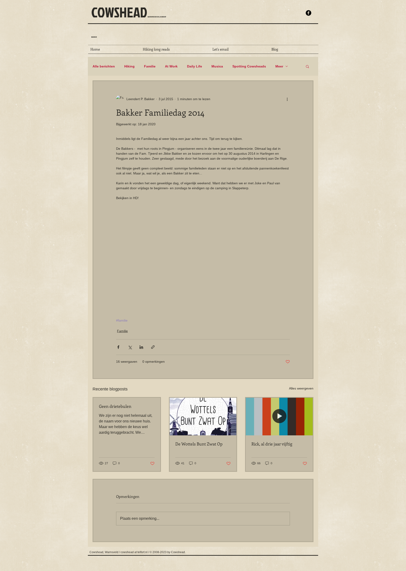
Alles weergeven (301, 388)
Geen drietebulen (115, 406)
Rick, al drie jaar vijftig (271, 444)
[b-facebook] (308, 13)
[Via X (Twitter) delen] (130, 347)
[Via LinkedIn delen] (141, 347)
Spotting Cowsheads (249, 66)
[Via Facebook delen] (118, 347)
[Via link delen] (153, 347)
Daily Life (194, 66)
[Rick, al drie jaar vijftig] (279, 416)
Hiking (129, 66)
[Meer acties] (287, 99)
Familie (150, 66)
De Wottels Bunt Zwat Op (199, 444)
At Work (171, 66)
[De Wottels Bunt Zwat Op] (203, 416)
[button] (307, 66)
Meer (279, 66)
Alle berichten (104, 66)
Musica (217, 66)
